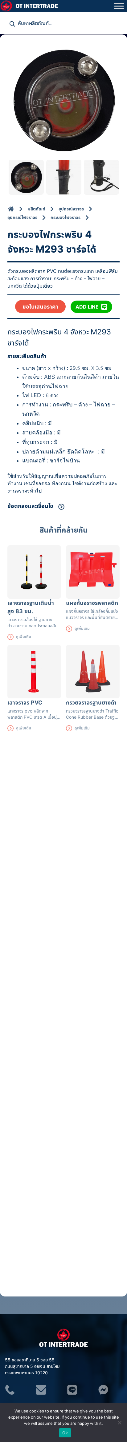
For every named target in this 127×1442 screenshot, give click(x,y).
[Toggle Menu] (119, 6)
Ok (65, 1433)
